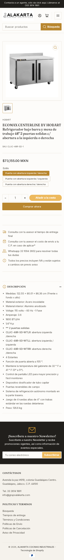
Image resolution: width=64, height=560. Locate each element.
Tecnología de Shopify (32, 550)
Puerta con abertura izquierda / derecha (26, 173)
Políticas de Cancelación (16, 528)
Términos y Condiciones (16, 519)
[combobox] (32, 26)
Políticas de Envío (12, 523)
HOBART (6, 120)
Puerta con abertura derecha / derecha (25, 184)
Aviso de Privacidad (13, 532)
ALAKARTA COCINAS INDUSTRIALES (36, 547)
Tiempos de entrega (13, 515)
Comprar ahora (32, 206)
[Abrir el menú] (58, 15)
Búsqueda (53, 26)
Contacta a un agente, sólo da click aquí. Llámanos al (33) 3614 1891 (32, 4)
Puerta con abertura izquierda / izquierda (26, 178)
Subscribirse (51, 454)
